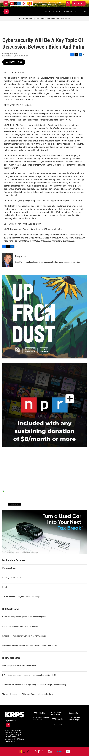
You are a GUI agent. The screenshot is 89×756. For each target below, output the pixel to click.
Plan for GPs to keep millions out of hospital (20, 626)
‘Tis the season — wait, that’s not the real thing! (21, 597)
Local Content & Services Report (74, 719)
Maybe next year (9, 568)
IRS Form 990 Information (56, 713)
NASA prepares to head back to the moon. (19, 665)
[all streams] (85, 11)
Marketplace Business (13, 560)
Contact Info (73, 713)
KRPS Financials (57, 719)
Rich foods (6, 587)
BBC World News (10, 609)
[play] (6, 11)
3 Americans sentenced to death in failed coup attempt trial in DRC (29, 675)
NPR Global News (11, 657)
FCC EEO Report (57, 724)
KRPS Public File (39, 713)
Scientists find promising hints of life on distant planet (24, 617)
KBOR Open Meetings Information (41, 719)
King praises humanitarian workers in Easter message (24, 636)
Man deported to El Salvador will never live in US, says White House (29, 645)
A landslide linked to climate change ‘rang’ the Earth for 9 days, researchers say (34, 685)
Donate (79, 3)
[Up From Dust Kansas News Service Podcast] (44, 316)
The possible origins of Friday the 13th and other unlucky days (27, 694)
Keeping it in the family (11, 578)
